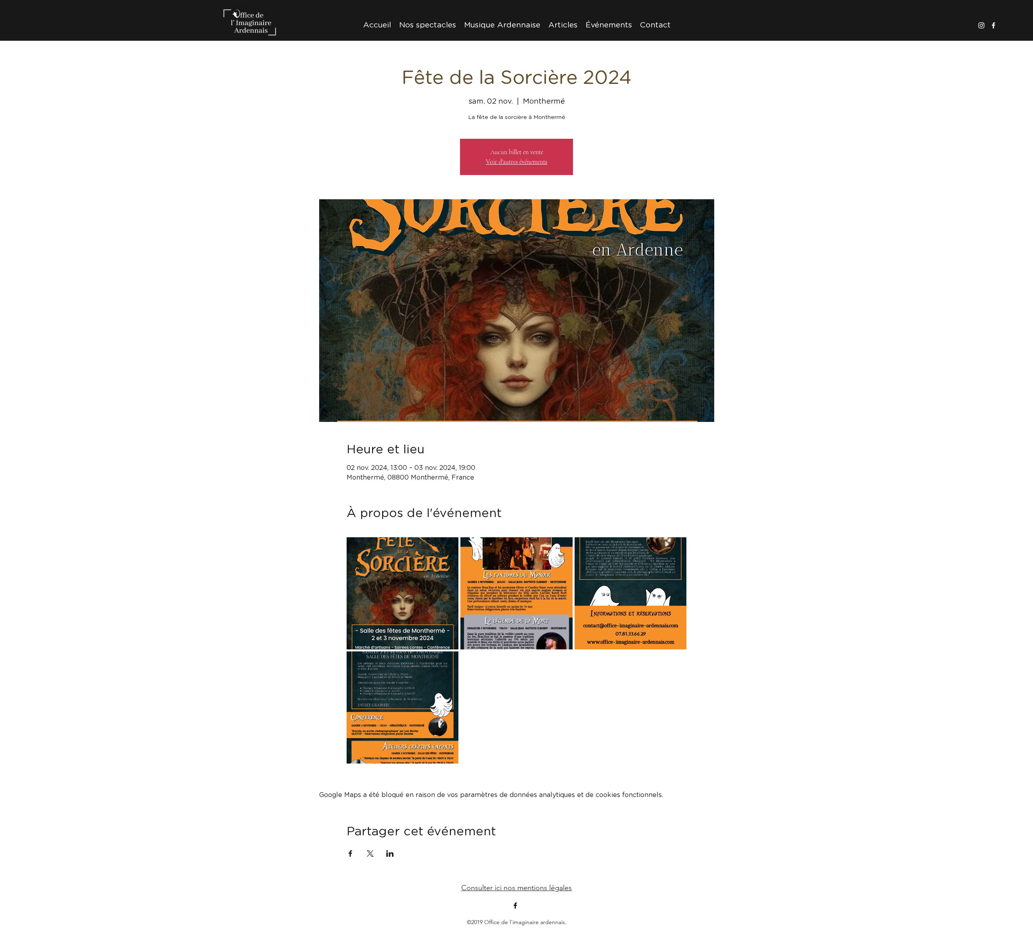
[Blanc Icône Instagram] (981, 25)
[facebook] (993, 25)
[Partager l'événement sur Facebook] (350, 853)
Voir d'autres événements (516, 162)
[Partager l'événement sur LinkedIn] (390, 853)
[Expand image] (403, 593)
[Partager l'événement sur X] (370, 853)
